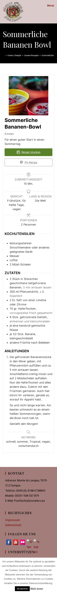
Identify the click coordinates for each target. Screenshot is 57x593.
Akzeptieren (22, 588)
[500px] (29, 542)
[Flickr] (22, 542)
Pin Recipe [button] (30, 162)
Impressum (12, 520)
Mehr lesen (36, 588)
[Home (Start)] (3, 55)
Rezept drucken (30, 152)
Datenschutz (13, 525)
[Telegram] (36, 542)
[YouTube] (16, 542)
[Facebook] (9, 542)
